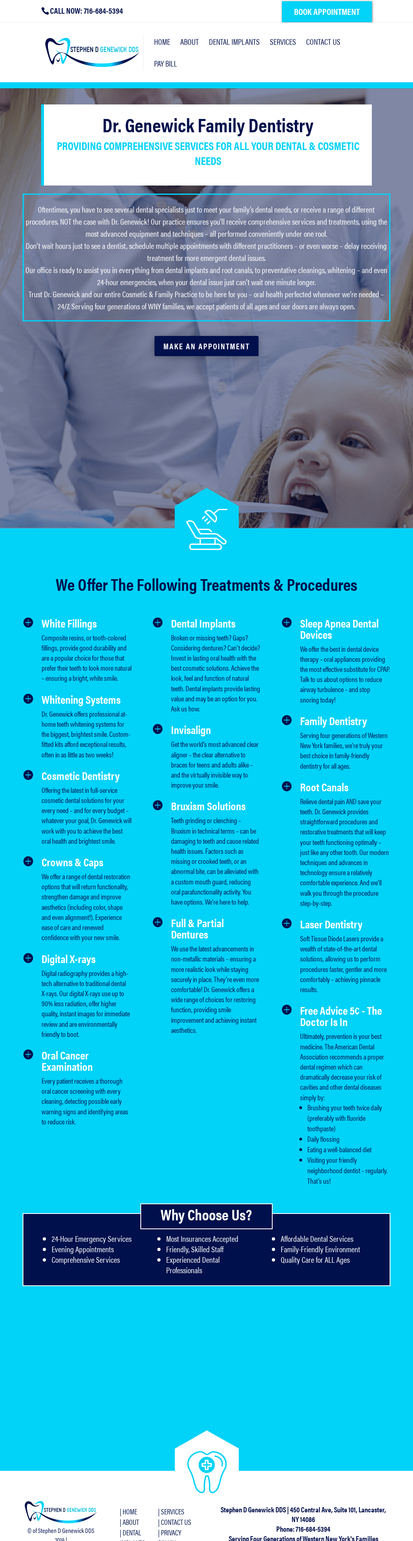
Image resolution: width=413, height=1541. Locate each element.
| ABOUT (129, 1522)
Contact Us (323, 43)
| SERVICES (171, 1511)
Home (162, 43)
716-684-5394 (313, 1529)
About (189, 43)
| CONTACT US (174, 1522)
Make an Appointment (206, 346)
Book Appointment (327, 11)
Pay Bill (165, 64)
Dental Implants (234, 43)
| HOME (128, 1511)
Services (283, 43)
